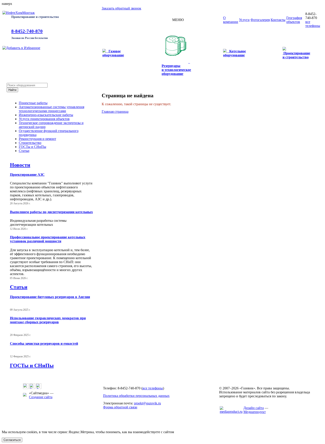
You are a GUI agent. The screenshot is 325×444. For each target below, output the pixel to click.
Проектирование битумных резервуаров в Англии (50, 297)
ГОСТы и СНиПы (32, 147)
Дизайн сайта (253, 408)
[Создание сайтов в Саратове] (231, 411)
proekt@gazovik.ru (147, 403)
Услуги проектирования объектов (44, 119)
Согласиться (12, 440)
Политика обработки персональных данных (136, 396)
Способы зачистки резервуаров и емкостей (44, 343)
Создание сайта (40, 397)
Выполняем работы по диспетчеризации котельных (51, 212)
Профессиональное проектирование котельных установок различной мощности (47, 239)
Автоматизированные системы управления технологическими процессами (51, 109)
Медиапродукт (254, 412)
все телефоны (312, 24)
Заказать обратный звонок (121, 8)
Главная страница (115, 111)
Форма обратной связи (120, 407)
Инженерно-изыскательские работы (46, 115)
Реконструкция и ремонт (37, 139)
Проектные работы (33, 103)
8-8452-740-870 (27, 31)
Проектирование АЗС (27, 174)
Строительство (30, 143)
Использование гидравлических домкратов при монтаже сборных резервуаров (48, 320)
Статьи (24, 151)
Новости (20, 165)
